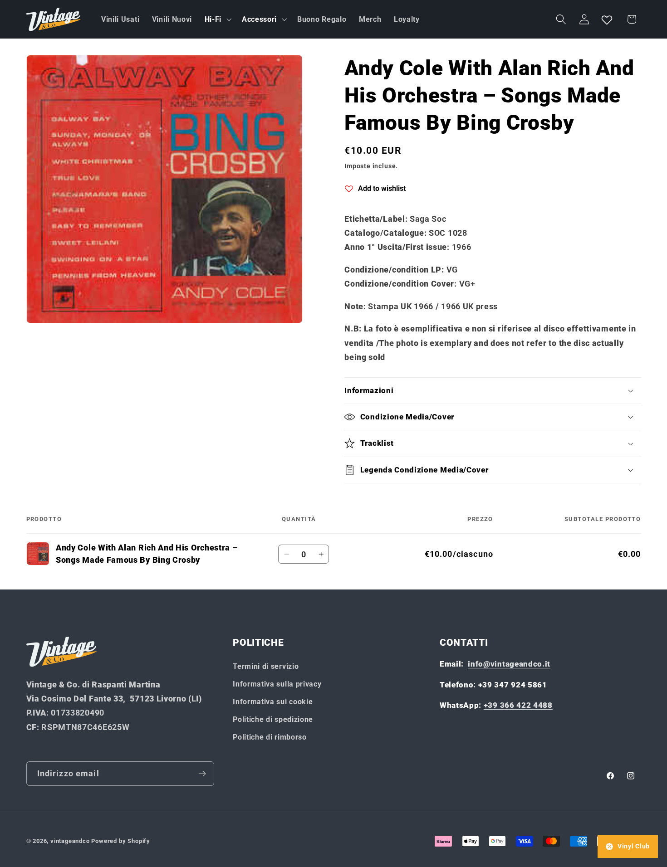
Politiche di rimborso (270, 737)
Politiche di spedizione (273, 719)
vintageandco (70, 841)
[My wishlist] (607, 19)
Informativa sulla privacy (277, 684)
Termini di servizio (266, 666)
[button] (216, 19)
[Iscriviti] (202, 773)
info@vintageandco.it (509, 663)
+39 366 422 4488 (518, 705)
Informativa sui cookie (273, 701)
